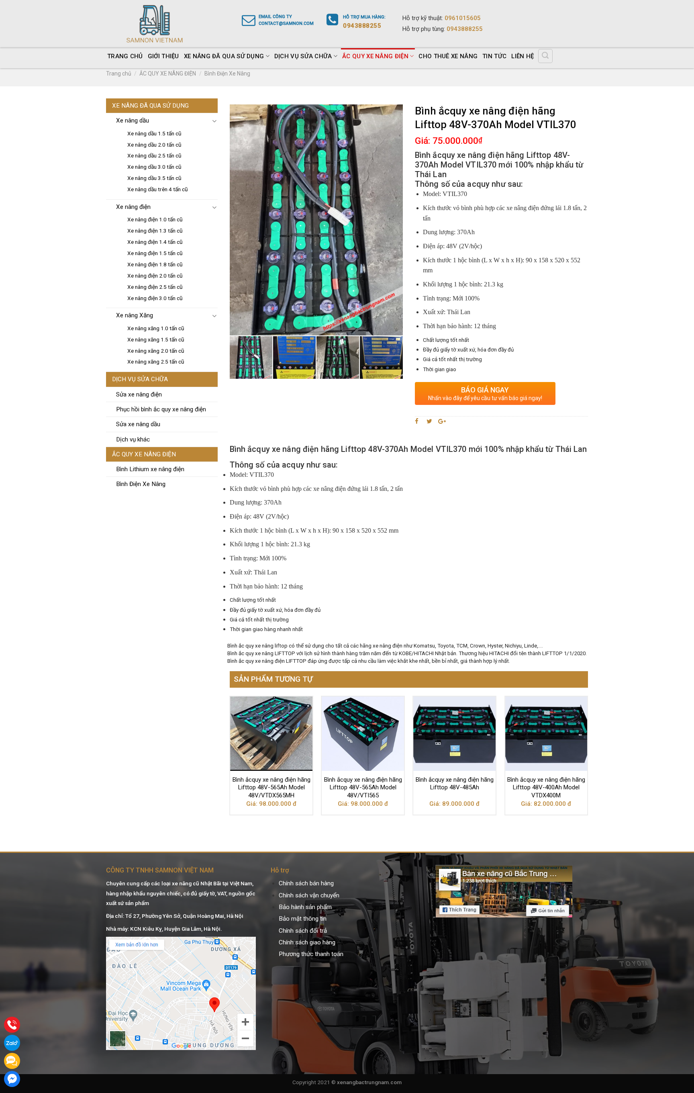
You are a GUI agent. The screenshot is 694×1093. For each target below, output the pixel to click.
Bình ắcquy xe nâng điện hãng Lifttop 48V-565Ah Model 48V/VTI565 (363, 787)
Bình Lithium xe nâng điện (150, 469)
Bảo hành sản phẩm (305, 907)
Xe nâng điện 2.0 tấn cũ (155, 275)
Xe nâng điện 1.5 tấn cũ (155, 253)
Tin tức (494, 56)
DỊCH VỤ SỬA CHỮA (303, 56)
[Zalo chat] (12, 1043)
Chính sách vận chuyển (309, 895)
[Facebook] (12, 1079)
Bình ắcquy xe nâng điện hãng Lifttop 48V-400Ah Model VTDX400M (546, 787)
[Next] (588, 759)
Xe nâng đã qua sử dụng (224, 56)
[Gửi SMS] (12, 1061)
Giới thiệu (163, 56)
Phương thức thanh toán (311, 954)
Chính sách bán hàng (306, 883)
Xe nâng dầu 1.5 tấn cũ (154, 133)
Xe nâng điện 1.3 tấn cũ (155, 230)
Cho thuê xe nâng (448, 56)
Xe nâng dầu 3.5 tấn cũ (154, 178)
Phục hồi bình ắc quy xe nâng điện (161, 409)
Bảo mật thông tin (303, 918)
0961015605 (463, 18)
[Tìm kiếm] (545, 56)
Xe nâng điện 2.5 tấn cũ (155, 287)
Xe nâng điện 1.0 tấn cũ (155, 219)
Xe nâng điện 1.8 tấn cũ (155, 264)
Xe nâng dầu (132, 120)
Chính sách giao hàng (307, 942)
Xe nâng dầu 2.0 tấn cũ (154, 144)
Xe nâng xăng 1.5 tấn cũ (155, 339)
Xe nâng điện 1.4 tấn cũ (155, 242)
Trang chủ (125, 56)
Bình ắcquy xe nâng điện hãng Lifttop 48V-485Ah (455, 783)
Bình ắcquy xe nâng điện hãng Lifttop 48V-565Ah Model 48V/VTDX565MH (271, 787)
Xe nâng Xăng (134, 315)
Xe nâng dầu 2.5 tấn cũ (154, 155)
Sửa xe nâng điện (139, 394)
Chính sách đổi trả (303, 930)
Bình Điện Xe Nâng (227, 73)
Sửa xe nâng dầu (138, 424)
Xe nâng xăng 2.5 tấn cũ (155, 361)
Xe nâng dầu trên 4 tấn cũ (157, 189)
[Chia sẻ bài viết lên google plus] (442, 421)
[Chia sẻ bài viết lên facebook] (418, 421)
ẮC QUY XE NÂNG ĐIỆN (375, 56)
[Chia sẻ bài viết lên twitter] (430, 421)
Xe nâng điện (133, 206)
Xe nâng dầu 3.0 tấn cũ (154, 166)
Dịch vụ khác (133, 439)
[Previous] (230, 759)
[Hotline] (12, 1025)
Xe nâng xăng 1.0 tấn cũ (155, 328)
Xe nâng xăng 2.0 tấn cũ (155, 350)
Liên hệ (522, 56)
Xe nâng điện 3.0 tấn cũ (155, 298)
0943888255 (465, 29)
